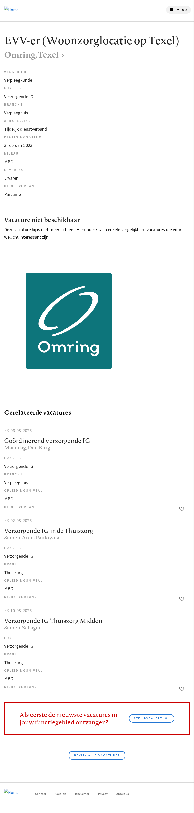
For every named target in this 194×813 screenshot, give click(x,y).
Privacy (103, 794)
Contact (40, 794)
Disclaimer (82, 794)
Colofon (60, 794)
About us (122, 794)
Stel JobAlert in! (151, 718)
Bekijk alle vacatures (97, 755)
